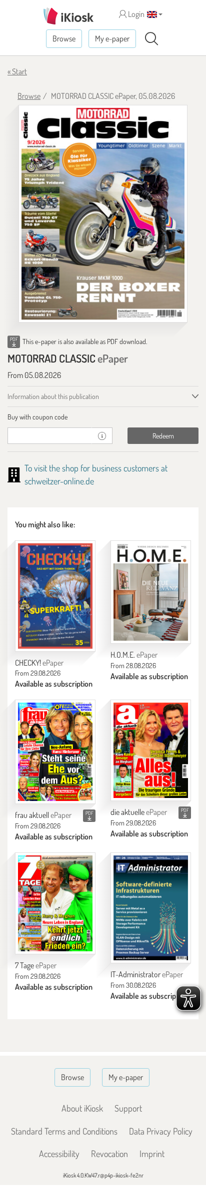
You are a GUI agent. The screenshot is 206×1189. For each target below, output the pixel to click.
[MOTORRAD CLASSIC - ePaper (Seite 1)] (103, 214)
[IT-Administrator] (150, 908)
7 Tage (35, 965)
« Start (17, 71)
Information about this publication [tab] (53, 396)
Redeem (163, 435)
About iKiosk (82, 1108)
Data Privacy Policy (160, 1131)
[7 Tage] (55, 903)
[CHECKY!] (55, 596)
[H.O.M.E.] (150, 592)
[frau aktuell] (55, 752)
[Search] (151, 39)
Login (135, 14)
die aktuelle (138, 812)
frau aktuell (43, 815)
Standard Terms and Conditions (64, 1131)
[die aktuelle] (150, 750)
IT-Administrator (146, 974)
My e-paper (112, 38)
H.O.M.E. (134, 655)
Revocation (109, 1153)
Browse (64, 38)
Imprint (152, 1153)
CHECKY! (39, 663)
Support (128, 1108)
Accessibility (59, 1153)
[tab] (103, 417)
